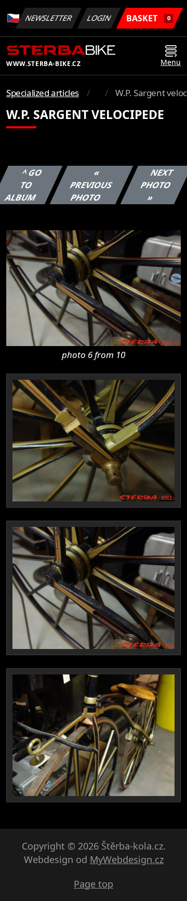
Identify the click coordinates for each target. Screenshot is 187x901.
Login (99, 18)
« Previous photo (91, 185)
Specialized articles (42, 93)
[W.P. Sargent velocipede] (93, 287)
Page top (93, 884)
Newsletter (48, 18)
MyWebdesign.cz (127, 859)
